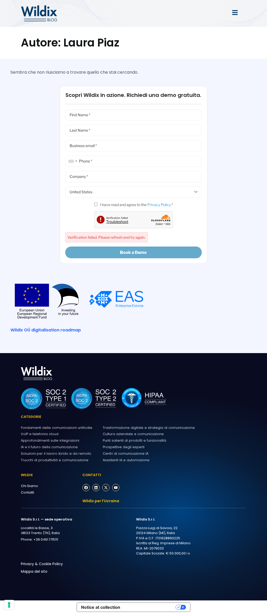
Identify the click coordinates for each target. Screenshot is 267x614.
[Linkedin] (96, 487)
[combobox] (71, 161)
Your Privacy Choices (150, 607)
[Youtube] (115, 487)
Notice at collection (100, 607)
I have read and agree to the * (136, 204)
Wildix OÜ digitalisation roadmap (45, 330)
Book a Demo (133, 252)
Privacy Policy (159, 204)
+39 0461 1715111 (45, 539)
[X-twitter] (106, 487)
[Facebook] (86, 487)
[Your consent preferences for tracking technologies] (9, 605)
